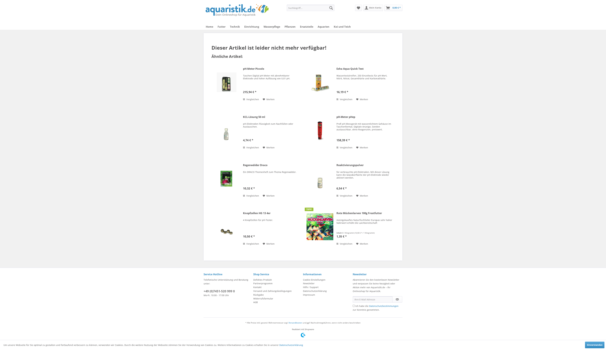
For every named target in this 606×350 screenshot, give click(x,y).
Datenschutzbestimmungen (383, 305)
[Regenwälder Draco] (226, 179)
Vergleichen (252, 99)
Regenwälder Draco (255, 165)
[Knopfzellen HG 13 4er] (226, 227)
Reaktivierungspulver (350, 165)
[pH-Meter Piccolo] (226, 82)
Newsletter (309, 283)
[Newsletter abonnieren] (397, 299)
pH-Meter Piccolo (253, 68)
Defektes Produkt (262, 279)
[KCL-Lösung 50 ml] (226, 130)
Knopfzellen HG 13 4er (256, 213)
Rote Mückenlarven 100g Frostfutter (359, 213)
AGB (255, 302)
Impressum (309, 294)
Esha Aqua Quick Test (350, 68)
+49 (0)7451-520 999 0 (219, 291)
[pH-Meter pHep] (319, 130)
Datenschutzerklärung (315, 290)
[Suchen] (331, 8)
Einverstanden (595, 344)
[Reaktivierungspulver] (319, 179)
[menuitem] (310, 8)
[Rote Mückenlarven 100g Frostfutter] (319, 227)
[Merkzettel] (358, 8)
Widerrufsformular (263, 298)
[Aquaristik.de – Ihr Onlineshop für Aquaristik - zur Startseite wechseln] (237, 10)
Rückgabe (258, 294)
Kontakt (257, 287)
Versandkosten (295, 322)
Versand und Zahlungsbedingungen (272, 290)
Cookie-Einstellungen (314, 279)
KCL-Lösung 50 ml (254, 117)
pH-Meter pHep (345, 117)
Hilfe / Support (310, 287)
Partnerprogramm (263, 283)
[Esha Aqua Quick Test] (319, 82)
